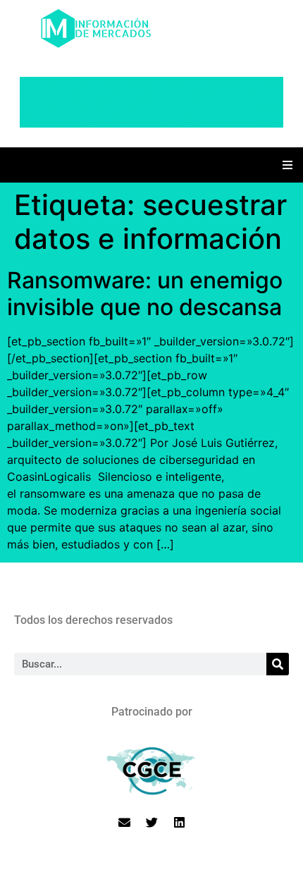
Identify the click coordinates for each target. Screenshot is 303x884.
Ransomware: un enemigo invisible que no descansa (145, 293)
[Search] (277, 664)
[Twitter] (151, 823)
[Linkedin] (179, 823)
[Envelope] (124, 823)
